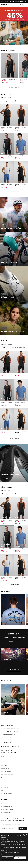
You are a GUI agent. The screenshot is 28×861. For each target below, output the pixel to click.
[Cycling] (13, 699)
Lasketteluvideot (7, 806)
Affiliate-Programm (6, 768)
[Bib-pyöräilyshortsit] (14, 249)
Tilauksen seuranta (6, 771)
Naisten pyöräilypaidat (8, 737)
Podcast (3, 784)
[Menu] (25, 4)
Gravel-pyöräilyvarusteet (12, 332)
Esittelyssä (5, 756)
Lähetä (22, 828)
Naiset (10, 97)
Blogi (2, 790)
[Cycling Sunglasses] (14, 463)
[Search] (17, 4)
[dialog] (14, 847)
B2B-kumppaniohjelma (7, 774)
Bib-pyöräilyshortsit (10, 263)
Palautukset (4, 765)
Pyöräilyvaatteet (7, 725)
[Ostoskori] (20, 5)
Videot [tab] (11, 641)
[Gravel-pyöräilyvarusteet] (14, 318)
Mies (11, 828)
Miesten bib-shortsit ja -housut (10, 728)
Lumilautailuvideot (8, 809)
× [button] (26, 834)
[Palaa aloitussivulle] (5, 4)
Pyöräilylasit (5, 739)
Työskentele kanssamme (7, 777)
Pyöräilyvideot (6, 803)
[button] (14, 852)
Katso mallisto (14, 87)
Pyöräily (4, 101)
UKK (2, 781)
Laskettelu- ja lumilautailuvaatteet (9, 751)
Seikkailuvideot (7, 812)
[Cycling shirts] (13, 609)
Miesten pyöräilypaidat (8, 734)
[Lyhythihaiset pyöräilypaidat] (14, 214)
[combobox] (24, 835)
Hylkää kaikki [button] (7, 858)
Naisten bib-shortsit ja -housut (10, 731)
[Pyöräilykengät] (14, 283)
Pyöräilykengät (8, 297)
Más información (5, 850)
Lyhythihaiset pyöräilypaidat (13, 228)
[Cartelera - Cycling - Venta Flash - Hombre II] (14, 26)
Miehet (3, 97)
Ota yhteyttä (4, 787)
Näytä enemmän (14, 191)
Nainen (5, 828)
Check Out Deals (8, 40)
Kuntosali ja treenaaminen (17, 101)
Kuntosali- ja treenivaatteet (11, 746)
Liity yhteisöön (14, 669)
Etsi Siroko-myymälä (6, 793)
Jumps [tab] (17, 641)
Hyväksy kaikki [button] (20, 858)
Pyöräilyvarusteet (7, 742)
